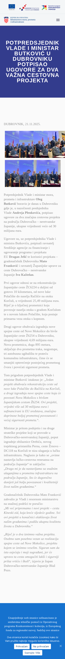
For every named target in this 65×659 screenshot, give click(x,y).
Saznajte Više (32, 652)
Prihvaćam (22, 646)
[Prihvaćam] (60, 646)
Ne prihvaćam (41, 646)
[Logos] (33, 7)
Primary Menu (58, 20)
